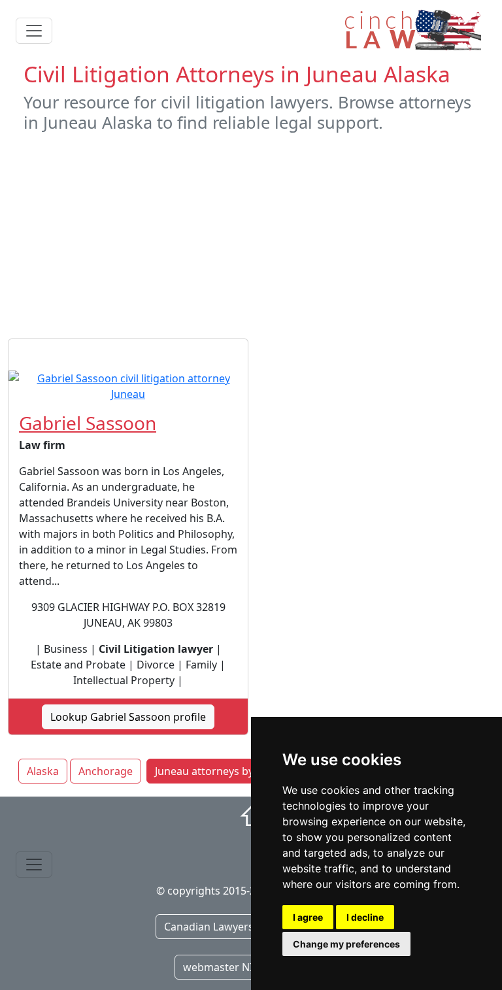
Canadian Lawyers (209, 926)
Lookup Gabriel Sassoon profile (128, 717)
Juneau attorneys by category (227, 771)
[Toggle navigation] (34, 31)
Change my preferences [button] (346, 943)
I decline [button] (365, 917)
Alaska (43, 771)
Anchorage (105, 771)
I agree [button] (308, 917)
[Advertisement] (251, 235)
